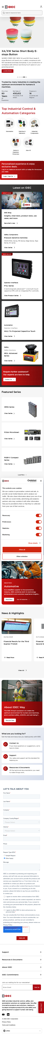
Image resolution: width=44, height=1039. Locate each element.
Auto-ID (28, 150)
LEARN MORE (7, 68)
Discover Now (10, 720)
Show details (33, 543)
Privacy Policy (6, 1022)
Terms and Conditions (8, 1025)
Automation (9, 131)
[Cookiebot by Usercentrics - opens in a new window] (27, 481)
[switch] (39, 522)
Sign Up (36, 987)
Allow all (22, 549)
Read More (9, 599)
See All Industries (22, 599)
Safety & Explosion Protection (16, 152)
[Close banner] (41, 481)
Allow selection (22, 556)
